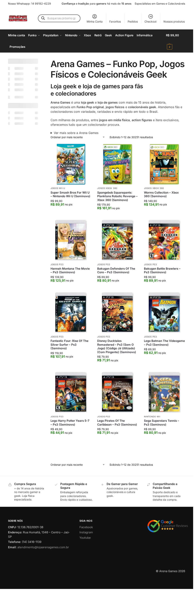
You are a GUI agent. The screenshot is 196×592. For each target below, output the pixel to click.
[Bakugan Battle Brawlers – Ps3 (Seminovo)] (164, 240)
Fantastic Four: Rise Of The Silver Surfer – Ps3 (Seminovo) (69, 344)
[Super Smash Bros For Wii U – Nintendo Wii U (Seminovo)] (71, 164)
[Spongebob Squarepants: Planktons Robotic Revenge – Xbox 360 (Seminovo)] (117, 164)
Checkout (151, 21)
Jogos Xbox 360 (107, 188)
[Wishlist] (86, 149)
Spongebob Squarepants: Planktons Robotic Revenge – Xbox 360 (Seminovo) (117, 196)
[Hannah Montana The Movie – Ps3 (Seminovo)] (71, 240)
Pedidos (133, 21)
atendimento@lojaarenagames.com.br (43, 563)
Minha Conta (95, 21)
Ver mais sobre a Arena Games (76, 133)
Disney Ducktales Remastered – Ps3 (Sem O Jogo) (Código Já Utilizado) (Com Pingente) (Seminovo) (116, 346)
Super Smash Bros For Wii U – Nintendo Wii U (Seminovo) (70, 194)
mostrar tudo (20, 329)
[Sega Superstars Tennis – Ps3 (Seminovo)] (164, 392)
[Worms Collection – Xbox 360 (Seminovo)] (164, 164)
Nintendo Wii (152, 416)
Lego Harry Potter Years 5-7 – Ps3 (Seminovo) (70, 422)
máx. (25, 189)
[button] (175, 41)
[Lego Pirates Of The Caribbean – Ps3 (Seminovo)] (117, 392)
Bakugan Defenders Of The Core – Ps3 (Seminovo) (116, 270)
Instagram (86, 548)
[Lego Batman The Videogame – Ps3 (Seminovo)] (164, 312)
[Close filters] (39, 61)
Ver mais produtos (118, 461)
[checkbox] (23, 68)
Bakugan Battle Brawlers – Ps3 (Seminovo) (162, 270)
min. (12, 189)
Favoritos (115, 21)
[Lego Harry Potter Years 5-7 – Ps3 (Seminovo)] (71, 392)
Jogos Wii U (58, 188)
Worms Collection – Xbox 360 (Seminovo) (161, 194)
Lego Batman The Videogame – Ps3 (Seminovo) (164, 342)
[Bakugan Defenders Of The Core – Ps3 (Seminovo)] (117, 240)
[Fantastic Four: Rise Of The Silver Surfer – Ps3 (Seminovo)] (71, 312)
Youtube (85, 554)
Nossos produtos (174, 21)
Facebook (86, 543)
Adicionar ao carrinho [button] (71, 212)
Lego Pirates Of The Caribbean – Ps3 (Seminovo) (117, 422)
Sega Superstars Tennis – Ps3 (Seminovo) (161, 422)
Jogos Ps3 (57, 264)
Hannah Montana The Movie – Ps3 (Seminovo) (70, 270)
